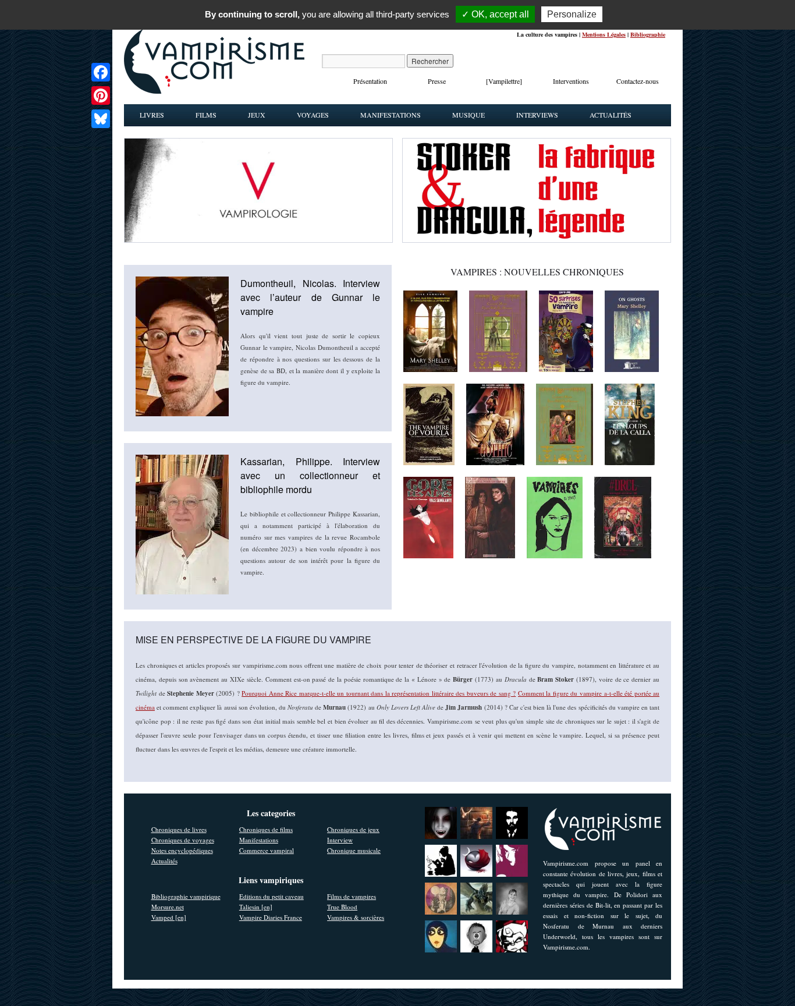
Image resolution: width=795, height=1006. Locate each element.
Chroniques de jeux (353, 829)
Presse (437, 81)
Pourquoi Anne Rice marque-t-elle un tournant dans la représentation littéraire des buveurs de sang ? (379, 693)
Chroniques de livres (179, 829)
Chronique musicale (354, 850)
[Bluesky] (100, 118)
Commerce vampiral (266, 850)
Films (206, 114)
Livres (152, 114)
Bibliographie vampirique (186, 896)
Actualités (610, 114)
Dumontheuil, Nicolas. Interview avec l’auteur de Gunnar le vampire (310, 297)
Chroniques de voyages (182, 839)
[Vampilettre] (504, 81)
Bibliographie (647, 34)
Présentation (370, 81)
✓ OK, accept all (495, 14)
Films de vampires (351, 896)
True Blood (342, 906)
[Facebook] (100, 72)
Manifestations (390, 114)
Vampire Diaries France (270, 917)
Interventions (571, 81)
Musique (468, 114)
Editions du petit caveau (271, 896)
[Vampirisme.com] (214, 91)
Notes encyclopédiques (182, 850)
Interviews (537, 114)
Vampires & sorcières (355, 917)
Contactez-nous (637, 81)
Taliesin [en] (255, 906)
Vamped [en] (168, 917)
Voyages (313, 114)
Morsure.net (167, 906)
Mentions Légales (604, 34)
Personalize (572, 14)
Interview (340, 839)
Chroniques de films (266, 829)
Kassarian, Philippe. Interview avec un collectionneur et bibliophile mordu (310, 475)
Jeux (256, 114)
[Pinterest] (100, 95)
